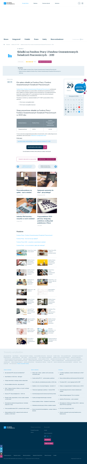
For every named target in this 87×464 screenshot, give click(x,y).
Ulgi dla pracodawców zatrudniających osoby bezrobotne (52, 340)
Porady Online (25, 3)
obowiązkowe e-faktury (41, 362)
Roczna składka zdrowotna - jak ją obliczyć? (14, 384)
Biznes (6, 39)
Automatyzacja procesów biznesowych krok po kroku (44, 393)
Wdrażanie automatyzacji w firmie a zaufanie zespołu (44, 405)
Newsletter (47, 439)
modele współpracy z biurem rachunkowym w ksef (16, 360)
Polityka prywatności (7, 455)
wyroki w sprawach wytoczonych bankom (63, 362)
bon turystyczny (13, 363)
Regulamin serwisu (17, 455)
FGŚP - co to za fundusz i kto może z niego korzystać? (31, 330)
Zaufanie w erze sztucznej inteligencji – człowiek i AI (43, 386)
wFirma (32, 432)
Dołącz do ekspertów (48, 433)
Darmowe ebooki (46, 3)
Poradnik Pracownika (35, 430)
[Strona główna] (4, 44)
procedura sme (47, 360)
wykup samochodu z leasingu (26, 356)
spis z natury (24, 357)
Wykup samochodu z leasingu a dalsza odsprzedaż (16, 380)
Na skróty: (20, 68)
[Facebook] (1, 446)
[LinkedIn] (1, 451)
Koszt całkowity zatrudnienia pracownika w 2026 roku (44, 382)
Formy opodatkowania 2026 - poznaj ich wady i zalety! (17, 408)
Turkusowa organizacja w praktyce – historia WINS (43, 390)
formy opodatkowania (66, 356)
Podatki (27, 39)
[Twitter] (1, 448)
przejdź (80, 90)
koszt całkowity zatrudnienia (45, 357)
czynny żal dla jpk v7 (33, 357)
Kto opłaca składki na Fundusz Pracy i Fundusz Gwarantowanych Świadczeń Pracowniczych (37, 69)
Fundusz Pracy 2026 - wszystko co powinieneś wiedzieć (31, 242)
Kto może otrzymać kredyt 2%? (67, 408)
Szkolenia (57, 3)
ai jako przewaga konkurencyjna (30, 359)
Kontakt (45, 430)
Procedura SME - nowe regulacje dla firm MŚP (70, 382)
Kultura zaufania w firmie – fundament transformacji (43, 401)
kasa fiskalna (15, 356)
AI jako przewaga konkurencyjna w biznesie (41, 397)
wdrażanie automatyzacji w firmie (58, 359)
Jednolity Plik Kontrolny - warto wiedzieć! (69, 399)
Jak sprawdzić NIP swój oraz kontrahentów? (15, 372)
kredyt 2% (50, 362)
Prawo (36, 39)
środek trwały (56, 356)
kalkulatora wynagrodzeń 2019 (38, 135)
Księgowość (16, 39)
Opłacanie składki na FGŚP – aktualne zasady (31, 320)
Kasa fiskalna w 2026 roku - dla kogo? (13, 376)
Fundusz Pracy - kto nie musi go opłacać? (27, 238)
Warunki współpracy (26, 455)
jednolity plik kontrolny (29, 362)
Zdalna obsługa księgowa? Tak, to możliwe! (69, 395)
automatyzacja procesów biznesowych (13, 359)
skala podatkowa (16, 357)
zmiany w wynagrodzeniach (58, 360)
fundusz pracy (21, 61)
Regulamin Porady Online (37, 455)
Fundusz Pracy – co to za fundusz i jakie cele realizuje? (31, 245)
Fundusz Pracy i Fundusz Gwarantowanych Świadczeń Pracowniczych (33, 89)
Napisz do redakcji (48, 443)
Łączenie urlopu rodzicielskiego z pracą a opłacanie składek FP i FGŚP (34, 141)
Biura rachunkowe (57, 39)
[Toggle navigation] (82, 3)
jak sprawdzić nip (7, 356)
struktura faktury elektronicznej (35, 360)
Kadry (45, 39)
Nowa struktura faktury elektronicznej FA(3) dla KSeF (72, 378)
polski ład (75, 362)
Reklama (35, 3)
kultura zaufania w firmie (43, 359)
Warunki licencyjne (48, 455)
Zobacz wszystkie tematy (23, 363)
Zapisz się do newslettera (45, 61)
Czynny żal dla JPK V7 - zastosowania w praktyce (43, 378)
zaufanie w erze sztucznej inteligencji (61, 357)
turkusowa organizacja (76, 357)
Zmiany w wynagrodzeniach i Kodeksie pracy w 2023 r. (72, 386)
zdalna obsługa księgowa (16, 362)
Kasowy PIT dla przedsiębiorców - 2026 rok (15, 393)
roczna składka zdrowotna (40, 356)
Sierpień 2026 (73, 96)
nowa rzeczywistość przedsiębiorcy (74, 359)
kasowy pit (49, 356)
